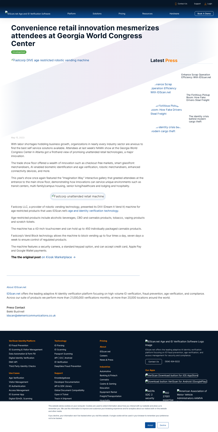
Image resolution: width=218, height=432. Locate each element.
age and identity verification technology (93, 290)
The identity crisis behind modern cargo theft (191, 118)
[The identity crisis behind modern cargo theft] (160, 119)
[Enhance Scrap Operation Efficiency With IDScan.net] (160, 76)
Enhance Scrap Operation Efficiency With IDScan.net (192, 76)
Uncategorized (19, 52)
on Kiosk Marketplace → (59, 337)
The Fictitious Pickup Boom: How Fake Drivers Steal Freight (190, 97)
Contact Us (182, 4)
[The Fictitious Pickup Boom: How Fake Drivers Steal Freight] (160, 97)
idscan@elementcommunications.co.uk (31, 395)
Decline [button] (163, 425)
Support (197, 4)
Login (209, 4)
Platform (71, 13)
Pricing (122, 13)
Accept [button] (150, 425)
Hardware (174, 13)
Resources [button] (147, 13)
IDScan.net (13, 373)
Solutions (97, 13)
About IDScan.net (16, 367)
